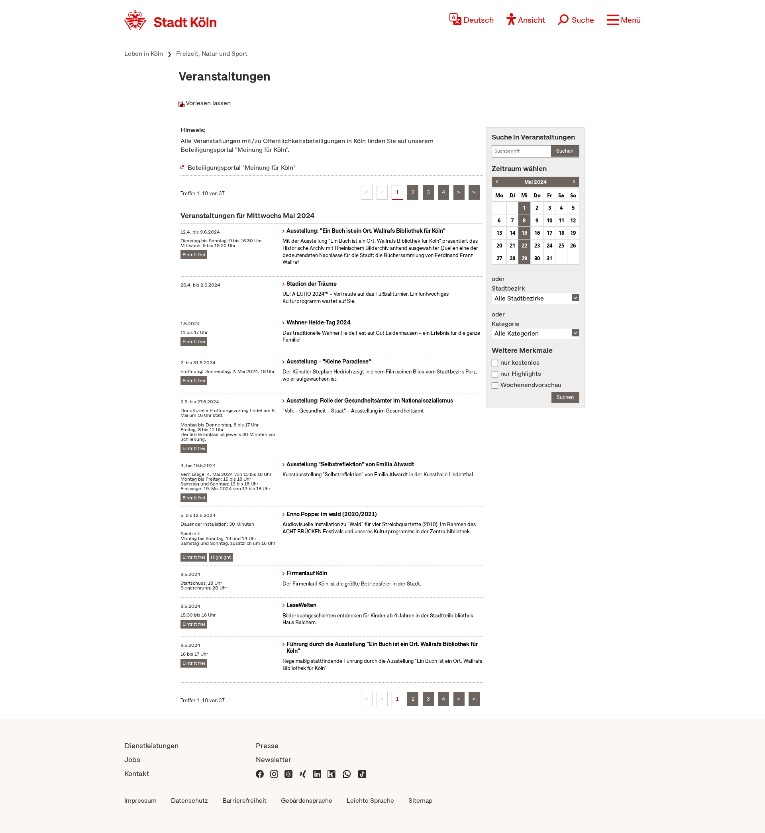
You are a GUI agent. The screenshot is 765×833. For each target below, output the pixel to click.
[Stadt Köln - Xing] (303, 773)
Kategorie (506, 319)
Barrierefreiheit (244, 800)
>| (474, 192)
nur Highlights (520, 374)
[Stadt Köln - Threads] (288, 773)
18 (561, 232)
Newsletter (273, 759)
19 (573, 232)
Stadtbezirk (508, 284)
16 (537, 232)
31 (549, 258)
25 (561, 245)
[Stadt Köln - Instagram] (274, 773)
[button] (624, 20)
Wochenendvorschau (530, 385)
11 (561, 220)
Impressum (140, 800)
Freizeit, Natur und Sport (211, 53)
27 (499, 258)
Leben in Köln (143, 53)
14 (512, 232)
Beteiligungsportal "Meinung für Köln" (242, 167)
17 (549, 232)
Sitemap (420, 800)
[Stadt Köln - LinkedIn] (317, 773)
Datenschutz (189, 800)
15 (524, 232)
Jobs (132, 759)
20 (499, 245)
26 (573, 245)
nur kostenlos (519, 363)
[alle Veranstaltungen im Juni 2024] (574, 182)
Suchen (564, 150)
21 (512, 245)
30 (537, 258)
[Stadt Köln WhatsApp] (346, 773)
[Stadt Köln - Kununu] (331, 773)
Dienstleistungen (151, 745)
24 (549, 245)
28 (512, 258)
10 (549, 220)
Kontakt (136, 773)
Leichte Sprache (370, 800)
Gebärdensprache (306, 800)
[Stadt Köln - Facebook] (260, 773)
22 (524, 245)
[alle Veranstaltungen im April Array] (497, 182)
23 (537, 245)
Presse (267, 745)
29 (524, 258)
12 (573, 220)
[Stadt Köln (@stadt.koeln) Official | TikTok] (362, 773)
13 (499, 232)
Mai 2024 (535, 182)
